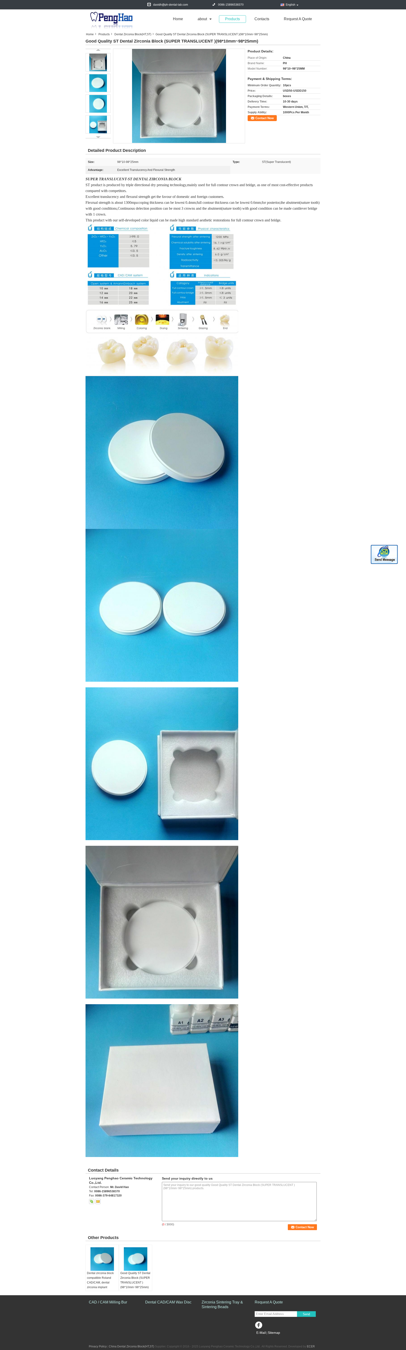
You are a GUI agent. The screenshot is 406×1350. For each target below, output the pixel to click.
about (202, 19)
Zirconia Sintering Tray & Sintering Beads (222, 1304)
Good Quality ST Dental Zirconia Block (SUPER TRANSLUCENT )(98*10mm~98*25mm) (135, 1280)
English (290, 4)
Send (306, 1314)
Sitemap (274, 1332)
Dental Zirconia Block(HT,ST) (132, 34)
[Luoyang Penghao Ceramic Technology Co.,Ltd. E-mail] (98, 1201)
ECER (311, 1346)
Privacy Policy (98, 1346)
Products (232, 19)
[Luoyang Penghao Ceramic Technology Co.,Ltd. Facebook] (259, 1326)
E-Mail (261, 1332)
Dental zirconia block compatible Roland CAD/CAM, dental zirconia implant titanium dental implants (102, 1282)
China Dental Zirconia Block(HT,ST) (131, 1346)
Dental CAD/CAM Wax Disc (168, 1302)
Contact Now (264, 118)
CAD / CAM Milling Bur (108, 1302)
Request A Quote (298, 19)
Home (178, 19)
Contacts (261, 19)
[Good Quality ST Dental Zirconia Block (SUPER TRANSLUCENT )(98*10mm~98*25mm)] (179, 96)
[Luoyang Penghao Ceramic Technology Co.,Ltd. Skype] (91, 1201)
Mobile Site (265, 1338)
